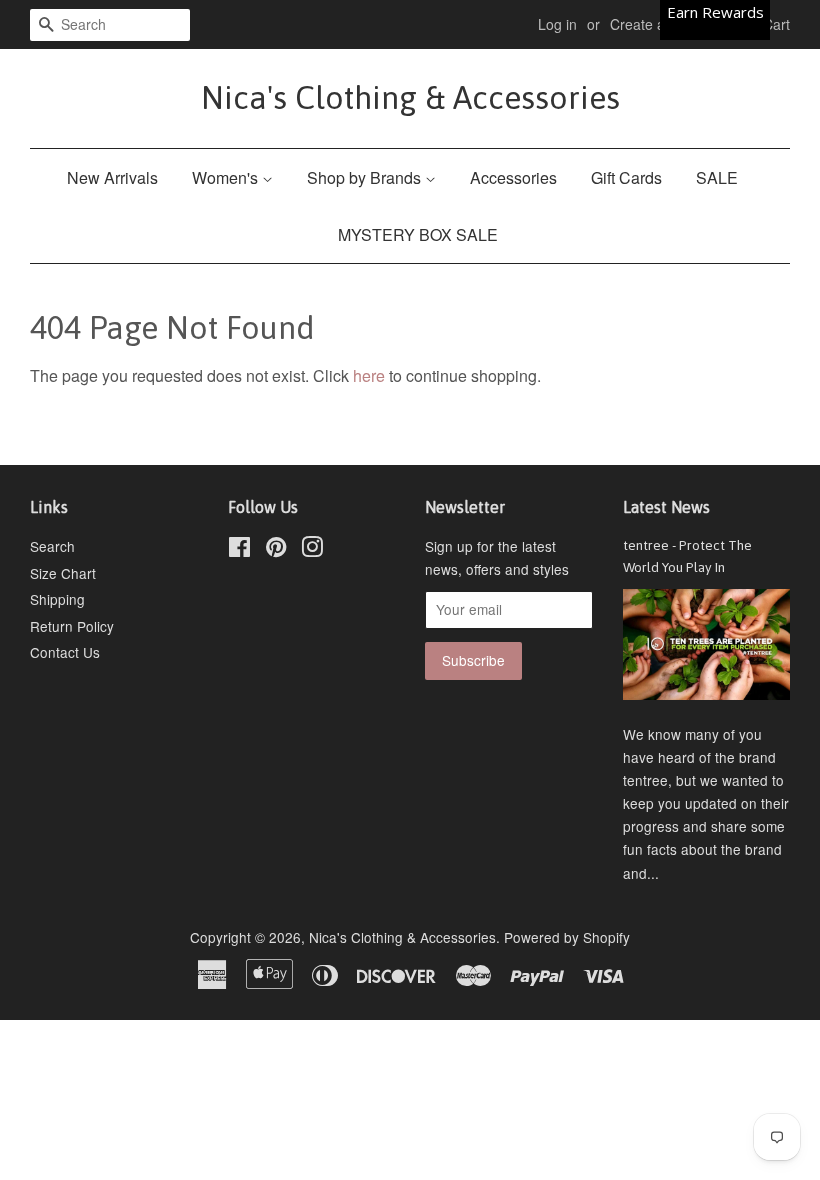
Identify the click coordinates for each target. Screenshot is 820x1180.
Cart (776, 24)
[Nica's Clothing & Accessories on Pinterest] (276, 550)
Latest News (666, 507)
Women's (227, 177)
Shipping (57, 599)
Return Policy (72, 626)
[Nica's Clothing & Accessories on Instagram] (312, 550)
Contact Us (65, 652)
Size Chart (63, 573)
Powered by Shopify (567, 937)
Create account (658, 24)
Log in (557, 24)
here (369, 375)
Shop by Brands (366, 177)
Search (52, 546)
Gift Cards (626, 177)
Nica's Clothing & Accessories (410, 97)
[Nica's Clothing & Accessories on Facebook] (239, 550)
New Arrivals (112, 177)
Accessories (513, 177)
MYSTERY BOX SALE (418, 234)
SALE (717, 177)
